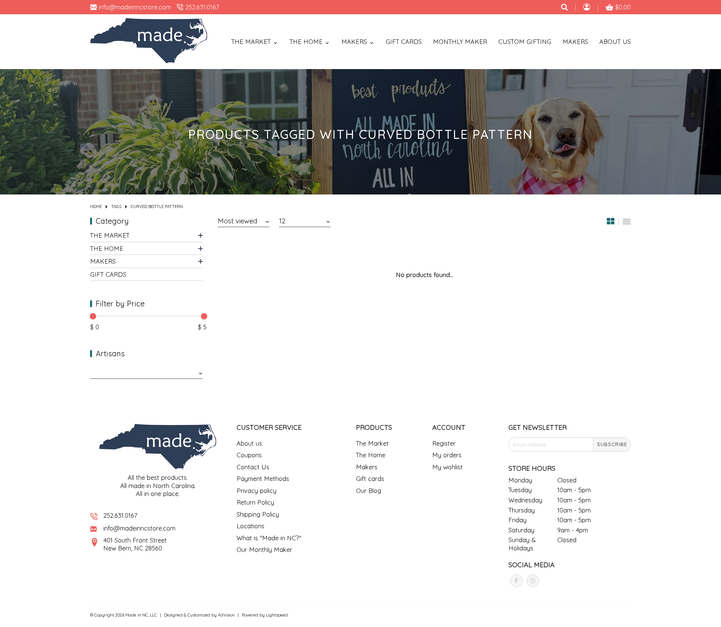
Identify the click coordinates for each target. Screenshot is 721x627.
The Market (110, 235)
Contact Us (253, 467)
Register (444, 443)
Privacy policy (256, 490)
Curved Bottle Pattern (157, 206)
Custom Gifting (524, 41)
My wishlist (447, 467)
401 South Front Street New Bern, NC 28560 (135, 544)
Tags (116, 206)
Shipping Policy (258, 514)
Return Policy (255, 502)
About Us (615, 41)
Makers (575, 41)
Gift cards (404, 41)
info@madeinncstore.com (139, 528)
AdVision (226, 615)
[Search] (564, 7)
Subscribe (612, 444)
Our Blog (368, 490)
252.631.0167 (120, 515)
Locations (250, 526)
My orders (447, 455)
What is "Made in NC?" (269, 538)
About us (249, 443)
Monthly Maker (460, 41)
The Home (106, 248)
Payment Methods (263, 478)
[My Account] (586, 7)
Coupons (249, 455)
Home (96, 206)
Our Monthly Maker (264, 549)
